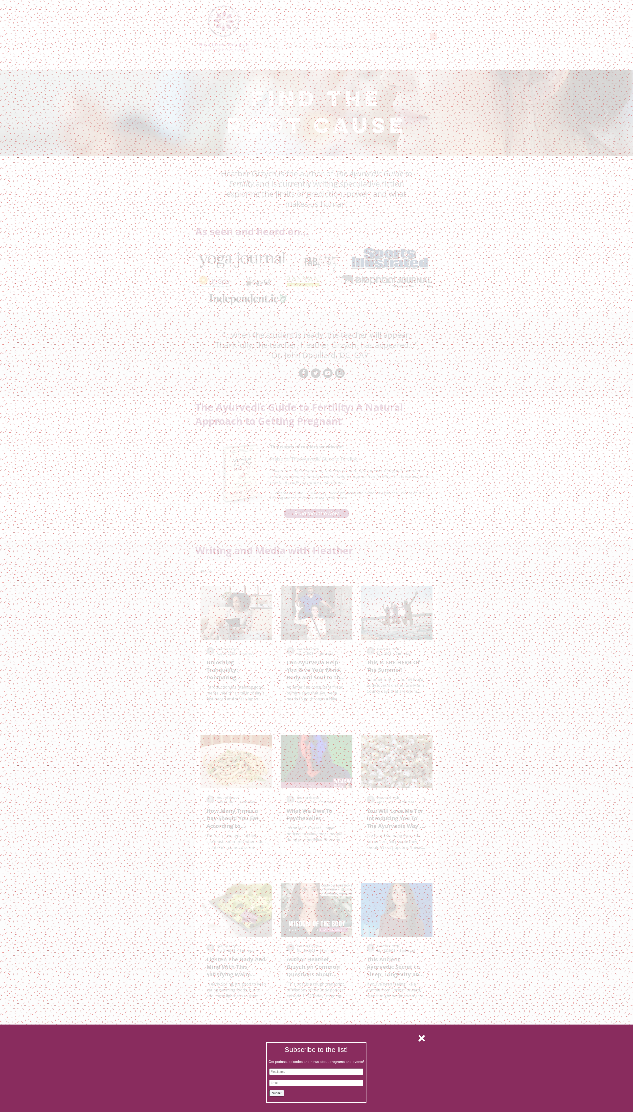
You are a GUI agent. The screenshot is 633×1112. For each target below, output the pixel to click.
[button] (421, 1038)
